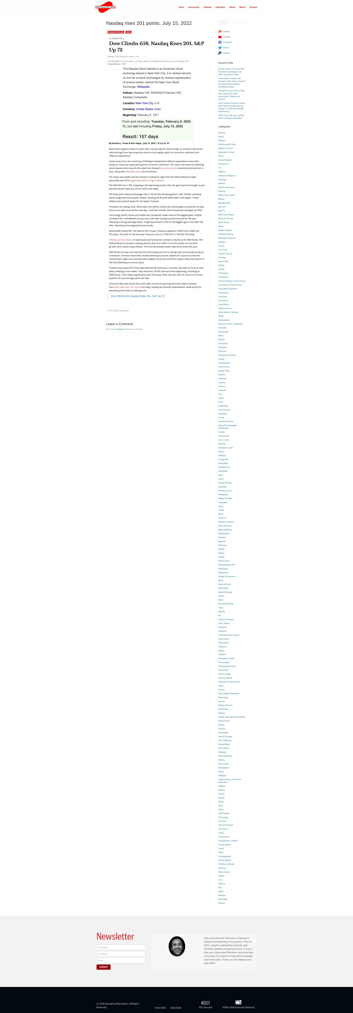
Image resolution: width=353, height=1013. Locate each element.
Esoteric (221, 374)
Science (221, 729)
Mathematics (223, 533)
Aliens (221, 156)
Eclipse (221, 339)
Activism (221, 140)
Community (194, 7)
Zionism (221, 903)
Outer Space (223, 623)
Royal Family (224, 721)
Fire (220, 394)
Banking (221, 191)
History (221, 451)
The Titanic (223, 829)
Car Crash (222, 250)
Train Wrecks (224, 837)
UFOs (220, 852)
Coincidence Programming (229, 285)
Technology (223, 817)
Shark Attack (223, 748)
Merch (242, 7)
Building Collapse (225, 234)
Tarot (220, 805)
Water (220, 891)
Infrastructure (224, 467)
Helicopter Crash (225, 448)
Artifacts (221, 171)
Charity (221, 269)
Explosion (222, 378)
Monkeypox (223, 569)
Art (219, 168)
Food (220, 402)
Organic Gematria (226, 619)
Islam (220, 475)
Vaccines (222, 868)
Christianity (223, 277)
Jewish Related (225, 483)
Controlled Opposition (227, 289)
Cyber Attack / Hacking (228, 312)
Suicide (221, 798)
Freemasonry (224, 410)
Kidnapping (223, 494)
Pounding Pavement (227, 666)
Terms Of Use (175, 1007)
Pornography (224, 662)
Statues (221, 790)
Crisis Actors (223, 304)
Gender (221, 432)
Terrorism (222, 821)
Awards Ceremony (226, 187)
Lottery (221, 510)
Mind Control (223, 561)
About (232, 7)
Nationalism (223, 588)
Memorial (222, 545)
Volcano (221, 884)
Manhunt (222, 518)
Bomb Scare (223, 222)
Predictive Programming (228, 682)
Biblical (221, 199)
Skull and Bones (225, 756)
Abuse (221, 136)
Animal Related (225, 160)
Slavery (221, 760)
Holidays (222, 455)
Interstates (223, 471)
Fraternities (223, 406)
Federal (221, 386)
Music (220, 580)
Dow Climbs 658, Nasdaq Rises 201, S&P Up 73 (137, 296)
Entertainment (224, 363)
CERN (221, 265)
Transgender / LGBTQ (228, 841)
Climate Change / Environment (231, 281)
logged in (122, 329)
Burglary (222, 242)
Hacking (221, 444)
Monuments (223, 572)
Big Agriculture (224, 203)
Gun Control (223, 440)
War (220, 887)
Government (223, 436)
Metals (221, 553)
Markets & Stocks (116, 32)
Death (221, 316)
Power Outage (224, 674)
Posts (181, 7)
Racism (221, 701)
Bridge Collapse (225, 230)
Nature (221, 596)
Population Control (226, 658)
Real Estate (223, 709)
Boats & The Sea (225, 218)
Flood (220, 398)
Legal (220, 506)
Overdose (222, 627)
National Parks (224, 584)
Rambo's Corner (225, 705)
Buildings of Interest (227, 238)
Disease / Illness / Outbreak (230, 324)
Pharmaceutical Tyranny (228, 635)
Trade (220, 833)
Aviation (221, 183)
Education (222, 347)
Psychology (223, 697)
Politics (221, 650)
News (128, 32)
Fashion (221, 382)
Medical (221, 541)
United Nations (224, 860)
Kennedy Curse (225, 490)
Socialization (223, 768)
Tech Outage (223, 813)
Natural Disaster (225, 592)
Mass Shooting (224, 526)
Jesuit (220, 479)
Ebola (220, 335)
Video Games (224, 872)
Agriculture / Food (226, 152)
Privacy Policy (160, 1007)
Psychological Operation (228, 693)
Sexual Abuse (224, 744)
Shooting (222, 752)
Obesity (221, 611)
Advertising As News (227, 144)
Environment (223, 367)
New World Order (225, 604)
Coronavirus (223, 293)
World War (222, 899)
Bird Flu (221, 210)
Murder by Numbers (227, 576)
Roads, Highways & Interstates (231, 717)
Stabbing (222, 775)
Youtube (226, 37)
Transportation (224, 845)
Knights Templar (225, 498)
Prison (221, 686)
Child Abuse (223, 273)
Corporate (222, 296)
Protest (221, 689)
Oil (219, 615)
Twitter (226, 47)
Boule (220, 226)
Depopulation (224, 320)
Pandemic (222, 631)
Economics (223, 343)
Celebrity (222, 257)
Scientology (223, 732)
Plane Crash (223, 639)
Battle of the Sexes (226, 195)
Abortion (222, 133)
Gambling (222, 414)
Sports (221, 771)
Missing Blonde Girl (226, 565)
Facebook (227, 42)
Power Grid (223, 670)
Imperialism (223, 463)
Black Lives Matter (226, 214)
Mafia (220, 514)
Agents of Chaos (225, 148)
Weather (222, 895)
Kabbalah (222, 487)
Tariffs (221, 802)
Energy (221, 359)
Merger (221, 549)
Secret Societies (225, 736)
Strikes (221, 794)
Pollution (222, 654)
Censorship (223, 261)
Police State (223, 643)
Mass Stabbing (224, 529)
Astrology (222, 179)
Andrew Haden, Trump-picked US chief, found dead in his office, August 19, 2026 (231, 72)
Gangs (221, 417)
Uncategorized (224, 856)
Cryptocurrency (225, 308)
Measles (222, 537)
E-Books (207, 7)
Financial (222, 390)
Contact (253, 7)
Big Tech (222, 207)
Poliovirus (222, 647)
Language (222, 502)
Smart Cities (223, 764)
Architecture (223, 164)
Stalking (221, 786)
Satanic (221, 725)
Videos (221, 876)
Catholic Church (225, 254)
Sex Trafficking (224, 740)
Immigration (223, 459)
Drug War (222, 328)
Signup (103, 967)
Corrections (223, 300)
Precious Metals (225, 678)
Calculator (220, 7)
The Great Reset (225, 825)
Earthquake (223, 332)
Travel (221, 848)
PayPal (226, 53)
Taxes (220, 809)
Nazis (220, 600)
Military (221, 557)
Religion (221, 713)
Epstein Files (223, 371)
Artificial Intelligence (227, 175)
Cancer (221, 246)
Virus (220, 880)
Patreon (226, 31)
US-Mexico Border (226, 864)
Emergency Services (227, 355)
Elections (222, 351)
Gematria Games (225, 421)
